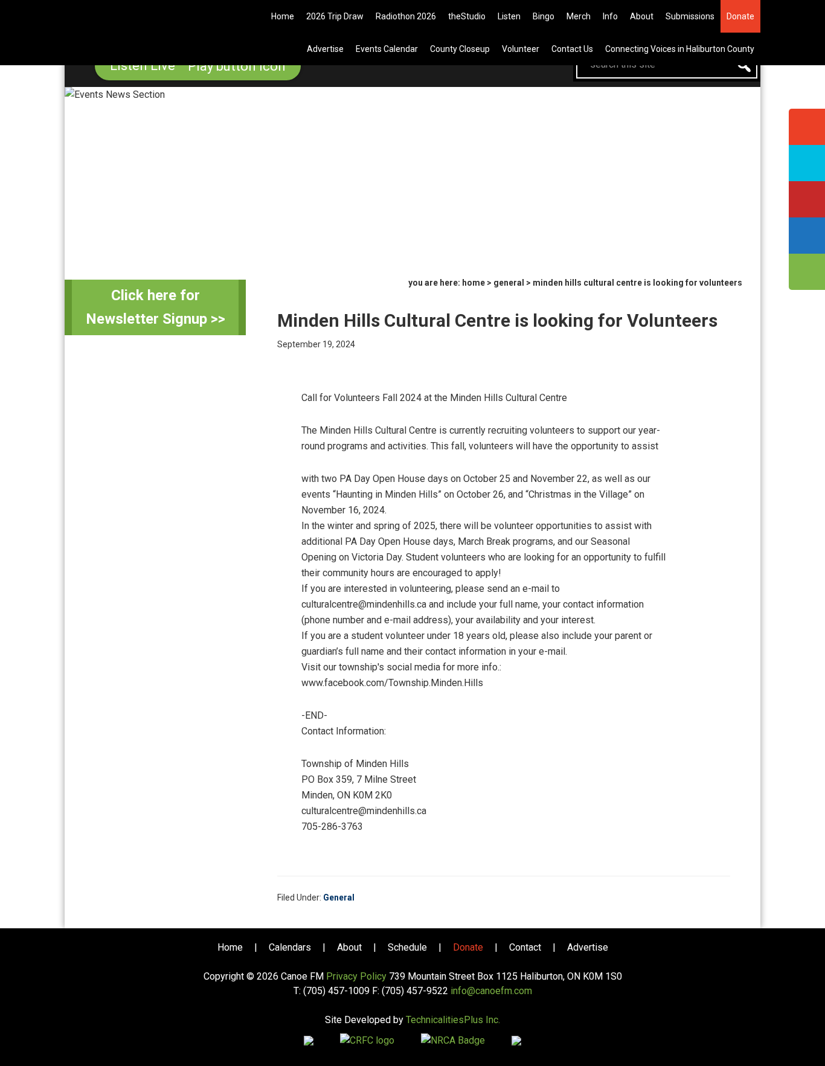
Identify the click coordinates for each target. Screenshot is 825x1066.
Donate (468, 947)
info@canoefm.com (491, 991)
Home (230, 947)
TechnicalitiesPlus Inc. (453, 1020)
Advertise (587, 947)
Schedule (407, 947)
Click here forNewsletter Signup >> (155, 307)
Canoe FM (137, 18)
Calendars (290, 947)
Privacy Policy (356, 976)
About (349, 947)
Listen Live (144, 65)
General (339, 897)
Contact (525, 947)
